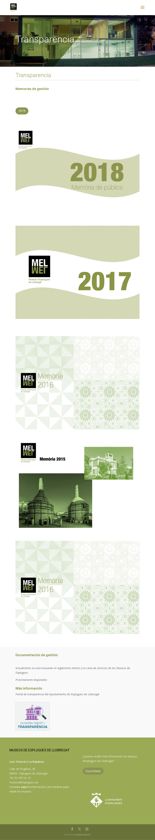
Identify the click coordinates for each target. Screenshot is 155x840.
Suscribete (93, 771)
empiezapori (82, 834)
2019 (22, 111)
